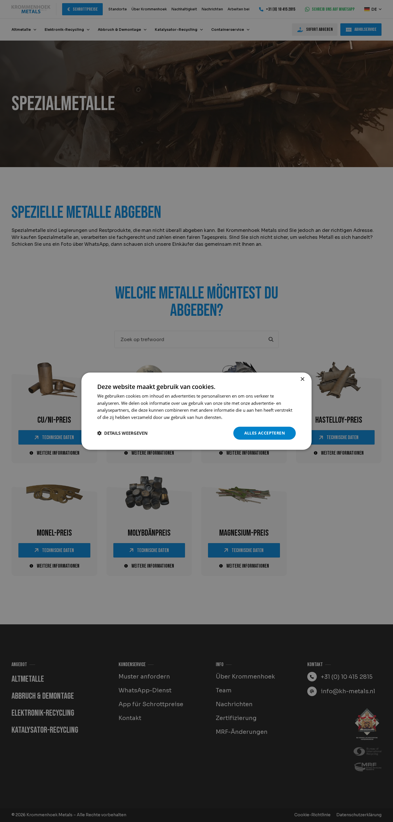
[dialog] (196, 410)
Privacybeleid (237, 417)
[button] (122, 433)
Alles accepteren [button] (264, 433)
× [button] (302, 379)
